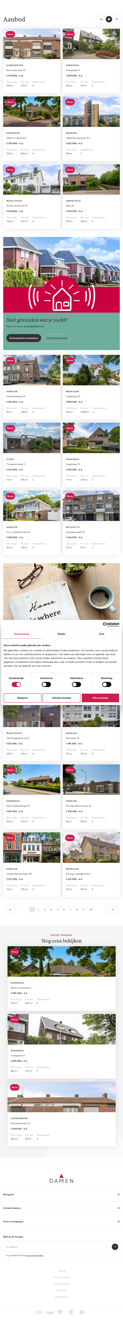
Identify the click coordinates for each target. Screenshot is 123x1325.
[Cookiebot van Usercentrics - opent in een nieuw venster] (105, 624)
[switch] (46, 684)
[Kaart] (116, 19)
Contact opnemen (57, 338)
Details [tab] (62, 634)
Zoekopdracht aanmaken (23, 338)
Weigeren (22, 697)
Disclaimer (61, 1290)
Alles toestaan (100, 697)
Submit (115, 1247)
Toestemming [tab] (21, 634)
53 (91, 909)
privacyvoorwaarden (34, 1255)
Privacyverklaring (61, 1277)
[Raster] (109, 19)
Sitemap (61, 1271)
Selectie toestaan (61, 697)
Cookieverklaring (61, 1284)
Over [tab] (101, 634)
